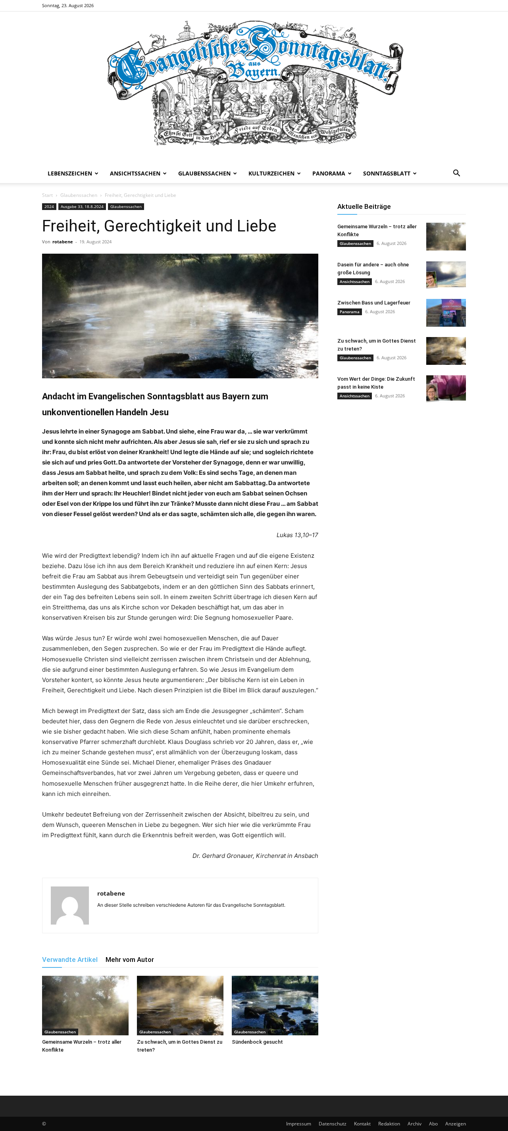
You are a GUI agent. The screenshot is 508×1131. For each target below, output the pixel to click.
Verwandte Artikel (70, 959)
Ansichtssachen (135, 173)
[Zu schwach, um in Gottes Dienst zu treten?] (180, 1005)
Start (47, 195)
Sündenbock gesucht (257, 1042)
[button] (456, 174)
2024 (49, 206)
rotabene (62, 242)
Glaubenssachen (204, 173)
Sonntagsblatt (386, 173)
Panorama (328, 173)
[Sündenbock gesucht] (275, 1005)
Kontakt (362, 1123)
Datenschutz (332, 1123)
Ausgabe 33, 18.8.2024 (82, 206)
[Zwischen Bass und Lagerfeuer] (446, 313)
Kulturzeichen (271, 173)
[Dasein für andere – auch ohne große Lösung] (446, 275)
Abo (433, 1123)
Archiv (414, 1123)
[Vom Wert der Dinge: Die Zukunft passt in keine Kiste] (446, 389)
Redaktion (389, 1123)
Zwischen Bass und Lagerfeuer (373, 303)
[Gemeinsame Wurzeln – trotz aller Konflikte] (85, 1005)
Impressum (298, 1123)
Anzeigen (455, 1123)
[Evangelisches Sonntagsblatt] (254, 88)
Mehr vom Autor (130, 959)
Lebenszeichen (70, 173)
